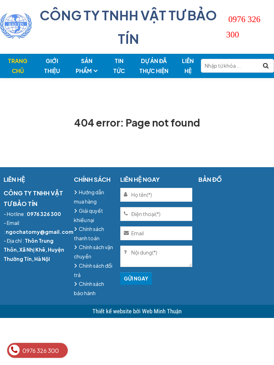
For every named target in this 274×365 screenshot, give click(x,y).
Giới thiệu (52, 65)
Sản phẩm (84, 65)
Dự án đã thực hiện (153, 65)
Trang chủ (17, 65)
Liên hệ (188, 65)
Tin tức (119, 65)
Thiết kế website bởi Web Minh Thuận (137, 311)
